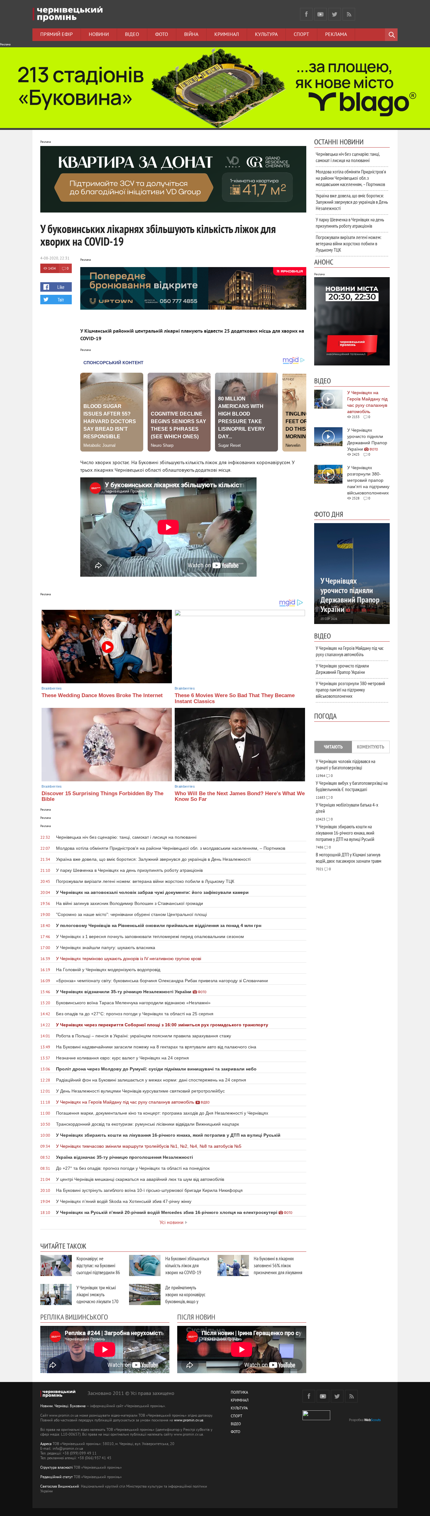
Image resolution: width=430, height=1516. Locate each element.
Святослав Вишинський (59, 1486)
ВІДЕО (236, 1424)
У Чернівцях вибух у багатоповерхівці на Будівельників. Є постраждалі (352, 786)
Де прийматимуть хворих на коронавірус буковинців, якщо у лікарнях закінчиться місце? (185, 1301)
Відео (132, 35)
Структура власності (56, 1468)
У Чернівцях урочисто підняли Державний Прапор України (342, 668)
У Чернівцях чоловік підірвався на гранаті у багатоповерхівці (345, 764)
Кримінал (226, 35)
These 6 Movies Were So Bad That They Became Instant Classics (235, 698)
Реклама (336, 35)
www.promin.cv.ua (188, 1420)
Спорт (301, 35)
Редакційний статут (56, 1477)
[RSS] (348, 14)
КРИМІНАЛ (239, 1400)
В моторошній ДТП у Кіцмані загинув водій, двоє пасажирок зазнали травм (348, 857)
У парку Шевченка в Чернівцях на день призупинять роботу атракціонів (350, 222)
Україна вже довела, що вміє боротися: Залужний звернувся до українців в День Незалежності (352, 201)
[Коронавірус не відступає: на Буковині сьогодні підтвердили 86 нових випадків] (56, 1265)
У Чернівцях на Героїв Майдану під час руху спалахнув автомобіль (350, 651)
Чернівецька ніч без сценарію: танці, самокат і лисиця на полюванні (348, 157)
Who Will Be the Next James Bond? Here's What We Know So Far (240, 796)
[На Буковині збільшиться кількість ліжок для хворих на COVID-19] (145, 1265)
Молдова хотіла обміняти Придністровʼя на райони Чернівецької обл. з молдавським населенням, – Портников (351, 177)
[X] (334, 14)
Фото (161, 35)
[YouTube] (320, 14)
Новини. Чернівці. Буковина (63, 1406)
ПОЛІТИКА (239, 1393)
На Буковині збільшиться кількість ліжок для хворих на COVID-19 (187, 1265)
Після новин (196, 1316)
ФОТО (235, 1432)
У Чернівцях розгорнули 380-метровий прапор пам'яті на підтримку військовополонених (350, 689)
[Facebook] (306, 14)
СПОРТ (236, 1416)
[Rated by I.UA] (316, 1419)
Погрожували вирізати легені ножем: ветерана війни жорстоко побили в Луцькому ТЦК (348, 243)
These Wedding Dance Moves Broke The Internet (102, 695)
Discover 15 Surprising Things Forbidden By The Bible (102, 796)
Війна (191, 35)
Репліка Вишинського (74, 1316)
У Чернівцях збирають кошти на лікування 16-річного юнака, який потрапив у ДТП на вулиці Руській (345, 832)
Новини (99, 35)
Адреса (46, 1444)
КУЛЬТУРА (239, 1408)
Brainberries (52, 688)
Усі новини (172, 1223)
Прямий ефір (56, 35)
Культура (266, 35)
